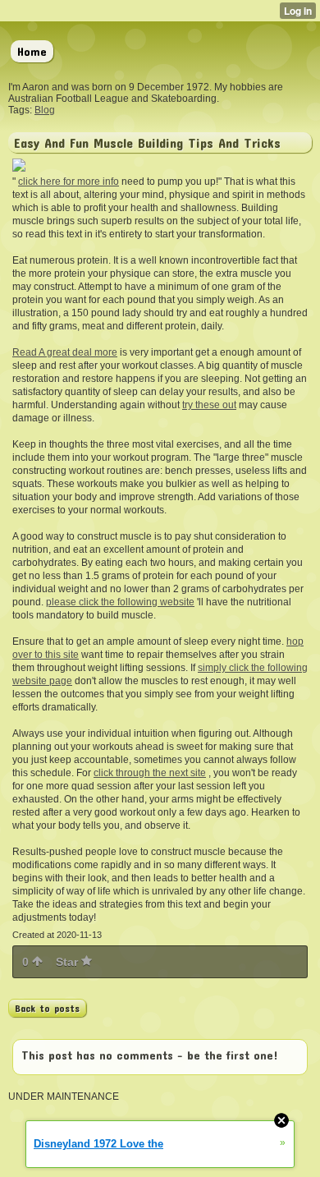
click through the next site (150, 773)
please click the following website (120, 602)
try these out (209, 405)
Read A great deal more (64, 352)
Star (68, 961)
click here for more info (68, 181)
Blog (44, 110)
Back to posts (47, 1008)
